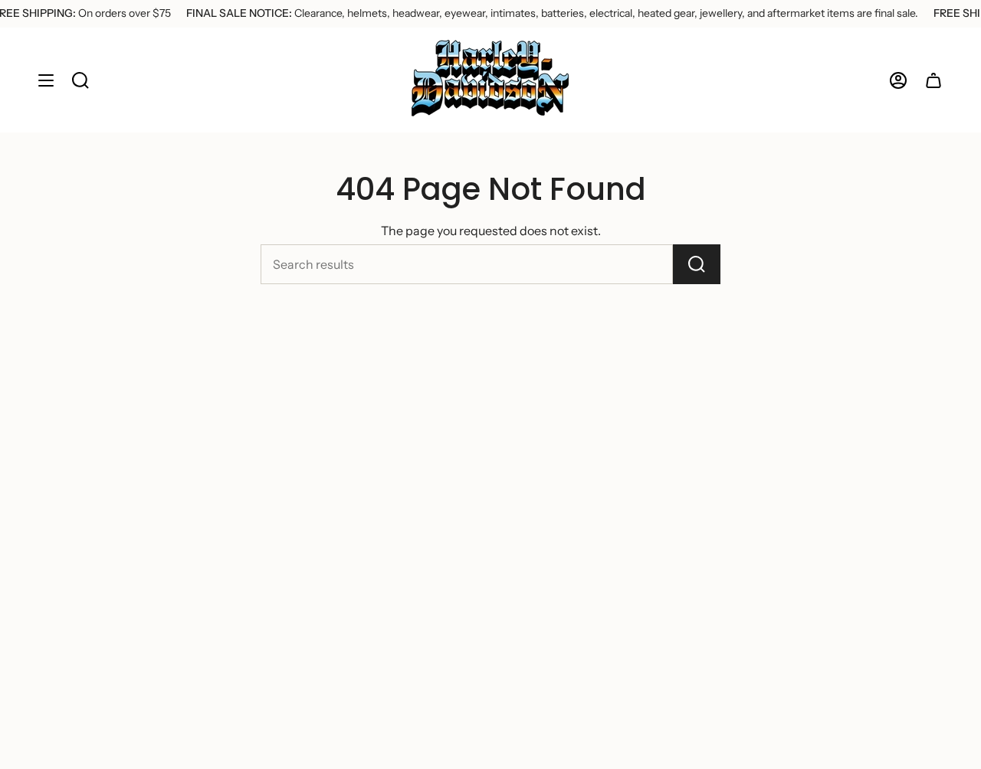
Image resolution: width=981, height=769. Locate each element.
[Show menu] (46, 80)
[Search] (696, 264)
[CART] (933, 80)
